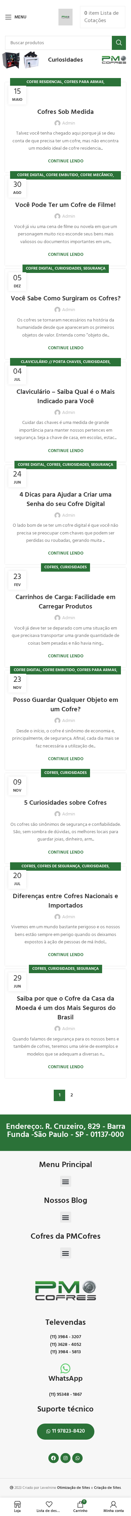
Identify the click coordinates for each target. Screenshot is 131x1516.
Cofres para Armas (83, 82)
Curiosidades (68, 268)
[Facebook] (53, 1458)
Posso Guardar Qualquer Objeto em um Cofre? (65, 705)
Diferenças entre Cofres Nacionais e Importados (65, 901)
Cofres (53, 464)
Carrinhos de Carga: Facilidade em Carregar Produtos (65, 602)
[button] (65, 1181)
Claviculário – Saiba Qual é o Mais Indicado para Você (65, 397)
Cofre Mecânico (96, 175)
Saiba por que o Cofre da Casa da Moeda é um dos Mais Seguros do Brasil (65, 1008)
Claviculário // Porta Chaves (51, 362)
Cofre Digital (30, 175)
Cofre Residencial (44, 82)
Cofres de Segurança (58, 866)
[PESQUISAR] (119, 43)
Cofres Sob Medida (65, 112)
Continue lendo (65, 161)
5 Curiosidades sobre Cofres (65, 803)
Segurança (94, 268)
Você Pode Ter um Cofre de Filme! (65, 205)
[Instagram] (65, 1458)
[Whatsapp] (77, 1458)
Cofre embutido (62, 175)
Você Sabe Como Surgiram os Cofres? (66, 298)
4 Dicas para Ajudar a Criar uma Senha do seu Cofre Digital (65, 500)
